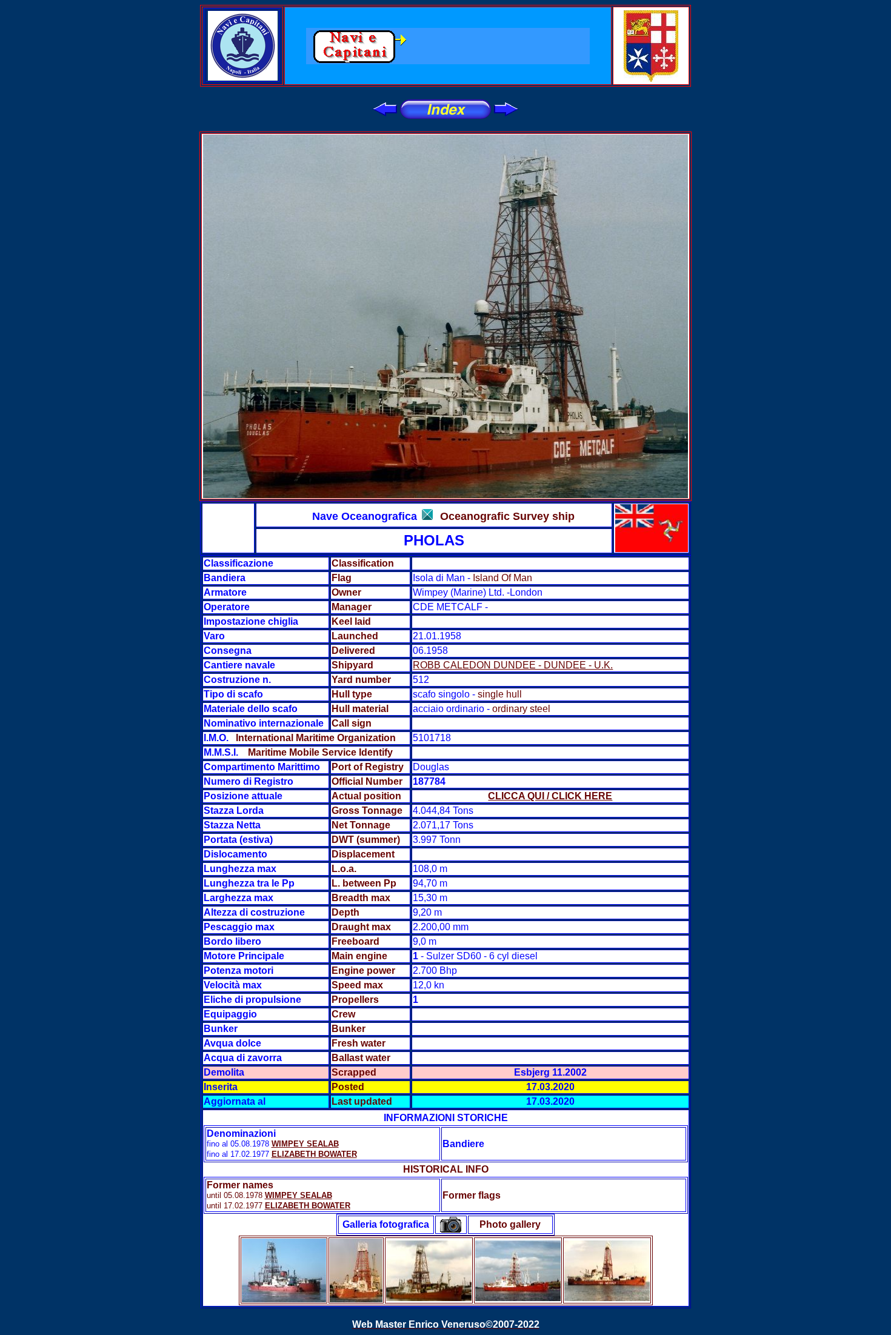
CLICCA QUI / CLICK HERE (550, 796)
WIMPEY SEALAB (305, 1143)
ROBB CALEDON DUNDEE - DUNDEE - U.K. (513, 665)
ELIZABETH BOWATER (314, 1154)
